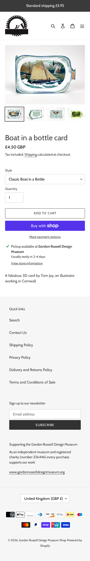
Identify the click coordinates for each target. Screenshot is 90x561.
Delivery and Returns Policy (30, 370)
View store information (27, 263)
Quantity (11, 189)
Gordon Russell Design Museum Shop (42, 540)
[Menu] (82, 26)
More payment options (45, 237)
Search (14, 320)
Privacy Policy (19, 357)
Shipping (30, 154)
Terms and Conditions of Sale (32, 382)
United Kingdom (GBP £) (43, 498)
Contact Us (18, 332)
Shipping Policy (21, 345)
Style (8, 170)
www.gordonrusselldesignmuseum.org (37, 472)
